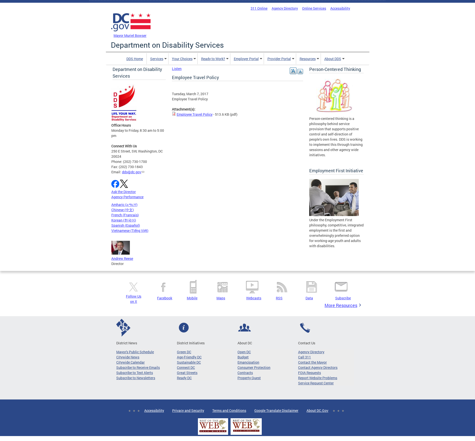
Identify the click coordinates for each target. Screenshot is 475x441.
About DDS (332, 58)
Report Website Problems (317, 377)
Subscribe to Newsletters (135, 377)
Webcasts (253, 298)
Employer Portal (246, 58)
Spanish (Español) (125, 225)
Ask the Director (123, 191)
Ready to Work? (213, 58)
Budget (243, 357)
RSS (279, 298)
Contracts (245, 372)
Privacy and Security (188, 410)
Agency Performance (127, 197)
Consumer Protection (254, 367)
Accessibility (340, 8)
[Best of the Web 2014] (213, 432)
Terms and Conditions (229, 410)
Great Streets (187, 372)
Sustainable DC (189, 362)
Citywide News (127, 357)
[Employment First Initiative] (334, 214)
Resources (308, 58)
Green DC (184, 352)
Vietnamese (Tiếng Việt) (129, 230)
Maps (220, 298)
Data (309, 298)
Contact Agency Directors (317, 367)
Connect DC (186, 367)
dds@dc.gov (131, 172)
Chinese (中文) (122, 209)
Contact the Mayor (312, 362)
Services (156, 58)
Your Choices (182, 58)
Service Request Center (316, 383)
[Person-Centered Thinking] (334, 113)
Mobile (192, 298)
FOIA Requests (309, 372)
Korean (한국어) (123, 220)
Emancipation (248, 362)
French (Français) (125, 215)
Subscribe (343, 298)
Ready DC (184, 377)
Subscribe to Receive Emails (138, 367)
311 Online (259, 8)
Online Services (314, 8)
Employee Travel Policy (195, 114)
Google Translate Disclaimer (276, 410)
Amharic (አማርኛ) (124, 204)
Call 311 (304, 357)
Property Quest (249, 377)
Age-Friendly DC (189, 357)
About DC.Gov (317, 410)
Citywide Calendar (130, 362)
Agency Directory (285, 8)
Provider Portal (279, 58)
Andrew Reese (122, 258)
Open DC (244, 352)
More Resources (341, 305)
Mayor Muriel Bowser (130, 35)
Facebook (164, 298)
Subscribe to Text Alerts (134, 372)
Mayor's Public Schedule (135, 352)
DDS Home (134, 58)
